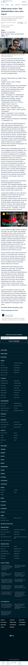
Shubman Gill (17, 365)
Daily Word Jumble (5, 520)
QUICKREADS (4, 508)
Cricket (11, 4)
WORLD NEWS (4, 353)
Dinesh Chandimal (4, 372)
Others (2, 494)
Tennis (15, 492)
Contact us (12, 620)
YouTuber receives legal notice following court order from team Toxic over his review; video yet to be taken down (20, 594)
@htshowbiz (9, 310)
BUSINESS (3, 452)
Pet (1, 442)
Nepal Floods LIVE (4, 529)
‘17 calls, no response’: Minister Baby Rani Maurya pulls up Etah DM (20, 586)
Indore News (3, 388)
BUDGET (2, 463)
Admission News (4, 422)
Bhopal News (17, 380)
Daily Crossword (17, 518)
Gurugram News (17, 385)
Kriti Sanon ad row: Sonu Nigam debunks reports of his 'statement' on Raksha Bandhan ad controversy (7, 581)
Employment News (18, 424)
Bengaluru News (4, 380)
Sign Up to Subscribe (14, 341)
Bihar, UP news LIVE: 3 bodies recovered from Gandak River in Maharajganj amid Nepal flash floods (20, 606)
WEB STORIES (4, 445)
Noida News (16, 392)
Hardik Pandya (17, 367)
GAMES (2, 515)
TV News (16, 408)
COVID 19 (3, 512)
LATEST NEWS (4, 350)
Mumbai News (4, 392)
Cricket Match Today (18, 363)
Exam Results (3, 427)
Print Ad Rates (13, 624)
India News (17, 4)
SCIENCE (3, 470)
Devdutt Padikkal (4, 367)
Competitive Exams (5, 424)
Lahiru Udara (16, 372)
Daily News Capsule (5, 337)
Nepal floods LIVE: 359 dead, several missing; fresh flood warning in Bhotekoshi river (6, 613)
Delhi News (3, 385)
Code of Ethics (22, 624)
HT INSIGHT (3, 501)
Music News (3, 405)
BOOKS (2, 498)
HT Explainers (17, 558)
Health (2, 437)
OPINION (3, 473)
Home (2, 4)
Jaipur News (16, 388)
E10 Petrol (3, 534)
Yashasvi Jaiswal (4, 370)
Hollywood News (17, 403)
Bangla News (16, 553)
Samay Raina (16, 534)
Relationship (3, 440)
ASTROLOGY (3, 414)
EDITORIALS (3, 477)
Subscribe (24, 1)
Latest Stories (5, 562)
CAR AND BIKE (4, 480)
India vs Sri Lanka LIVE (5, 532)
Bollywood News (4, 403)
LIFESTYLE (3, 430)
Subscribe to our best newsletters (14, 334)
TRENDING (3, 449)
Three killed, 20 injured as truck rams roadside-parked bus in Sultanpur (7, 593)
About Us (3, 620)
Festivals (16, 435)
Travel (15, 440)
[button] (1, 2)
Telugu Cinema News (5, 408)
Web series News (4, 410)
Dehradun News (17, 383)
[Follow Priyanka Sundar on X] (11, 26)
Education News (17, 427)
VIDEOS (2, 459)
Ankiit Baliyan (17, 532)
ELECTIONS (3, 505)
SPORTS (2, 487)
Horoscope (3, 416)
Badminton (3, 490)
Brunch (15, 432)
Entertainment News (5, 553)
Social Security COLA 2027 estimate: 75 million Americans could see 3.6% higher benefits (6, 587)
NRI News (3, 558)
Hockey (2, 492)
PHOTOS (3, 456)
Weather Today (13, 622)
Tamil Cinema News (18, 405)
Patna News (3, 395)
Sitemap (2, 627)
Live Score (3, 365)
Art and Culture (4, 432)
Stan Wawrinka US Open (6, 536)
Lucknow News (17, 390)
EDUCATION (3, 419)
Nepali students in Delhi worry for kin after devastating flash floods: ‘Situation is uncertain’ (20, 574)
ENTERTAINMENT (5, 401)
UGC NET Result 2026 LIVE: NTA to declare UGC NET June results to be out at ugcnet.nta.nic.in (7, 605)
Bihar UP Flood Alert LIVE (6, 540)
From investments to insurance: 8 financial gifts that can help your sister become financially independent (7, 567)
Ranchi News (3, 397)
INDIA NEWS (3, 357)
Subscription (3, 624)
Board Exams (17, 422)
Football (15, 490)
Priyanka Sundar (6, 26)
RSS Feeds (12, 627)
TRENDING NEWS (5, 527)
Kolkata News (3, 390)
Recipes (15, 437)
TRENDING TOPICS (5, 544)
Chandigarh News (4, 383)
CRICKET (3, 360)
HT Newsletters (22, 622)
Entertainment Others (18, 410)
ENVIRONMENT (4, 466)
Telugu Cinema (17, 551)
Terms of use (21, 620)
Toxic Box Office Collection (19, 529)
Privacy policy (4, 622)
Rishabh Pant (17, 370)
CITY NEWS (3, 378)
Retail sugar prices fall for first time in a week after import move (20, 566)
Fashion (2, 435)
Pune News (16, 395)
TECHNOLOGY (4, 484)
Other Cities (16, 397)
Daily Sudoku (3, 518)
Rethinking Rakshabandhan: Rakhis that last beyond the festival (6, 574)
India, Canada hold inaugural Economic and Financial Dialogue (20, 580)
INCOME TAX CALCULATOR (7, 523)
